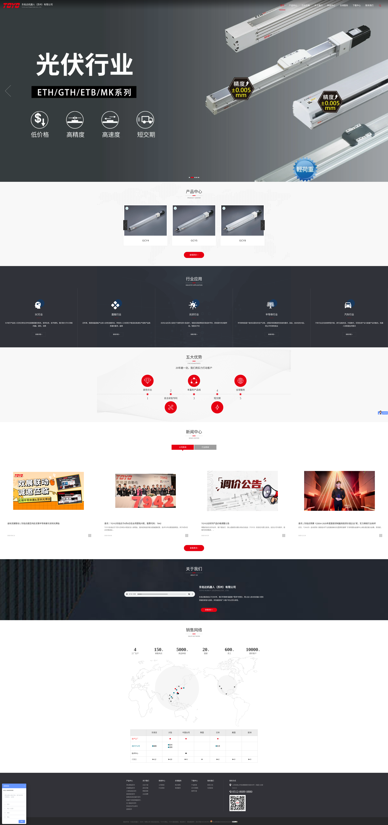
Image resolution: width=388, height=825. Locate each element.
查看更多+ (194, 548)
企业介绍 (145, 785)
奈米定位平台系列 (132, 806)
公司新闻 (182, 447)
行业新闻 (205, 447)
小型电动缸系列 (131, 791)
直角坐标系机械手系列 (133, 797)
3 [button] (192, 177)
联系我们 (369, 5)
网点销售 (178, 785)
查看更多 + (194, 255)
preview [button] (8, 91)
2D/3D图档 (194, 788)
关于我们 (318, 5)
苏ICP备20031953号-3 (203, 822)
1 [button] (189, 177)
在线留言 (210, 788)
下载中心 (357, 5)
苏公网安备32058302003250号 (222, 821)
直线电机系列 (130, 794)
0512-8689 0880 (242, 791)
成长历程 (145, 788)
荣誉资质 (145, 791)
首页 (282, 5)
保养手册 (194, 791)
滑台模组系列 (130, 785)
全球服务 (344, 5)
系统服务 (178, 788)
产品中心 (293, 5)
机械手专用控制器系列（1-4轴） (134, 800)
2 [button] (191, 177)
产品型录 (194, 785)
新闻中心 (331, 5)
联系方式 (210, 785)
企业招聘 (145, 794)
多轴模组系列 (130, 788)
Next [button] (380, 91)
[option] (194, 91)
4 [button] (195, 177)
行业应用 (306, 5)
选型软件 (129, 809)
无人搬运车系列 (131, 803)
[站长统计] (234, 822)
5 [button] (198, 177)
